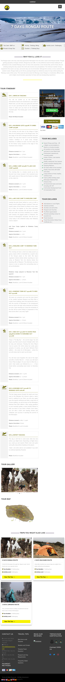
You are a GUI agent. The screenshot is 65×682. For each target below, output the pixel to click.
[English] (4, 679)
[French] (7, 679)
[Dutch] (2, 679)
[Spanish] (15, 679)
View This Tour (8, 577)
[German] (9, 679)
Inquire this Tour (53, 121)
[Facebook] (50, 654)
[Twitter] (54, 654)
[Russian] (13, 679)
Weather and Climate (24, 645)
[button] (3, 480)
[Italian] (11, 679)
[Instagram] (58, 654)
